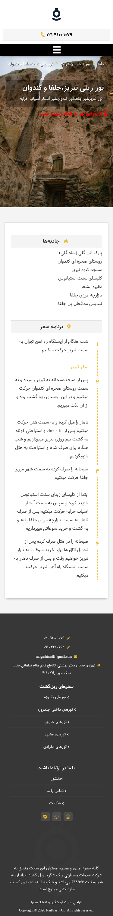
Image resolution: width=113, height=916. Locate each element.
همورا (34, 902)
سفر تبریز (79, 367)
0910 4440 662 (53, 647)
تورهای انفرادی (55, 747)
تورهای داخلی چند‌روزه (55, 709)
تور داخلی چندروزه (75, 64)
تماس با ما (56, 791)
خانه (101, 64)
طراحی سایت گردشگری (66, 902)
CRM (43, 902)
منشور (56, 778)
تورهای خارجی (56, 722)
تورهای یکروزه (55, 697)
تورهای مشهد (56, 734)
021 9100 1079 (58, 35)
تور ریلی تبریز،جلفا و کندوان (30, 64)
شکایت (55, 803)
